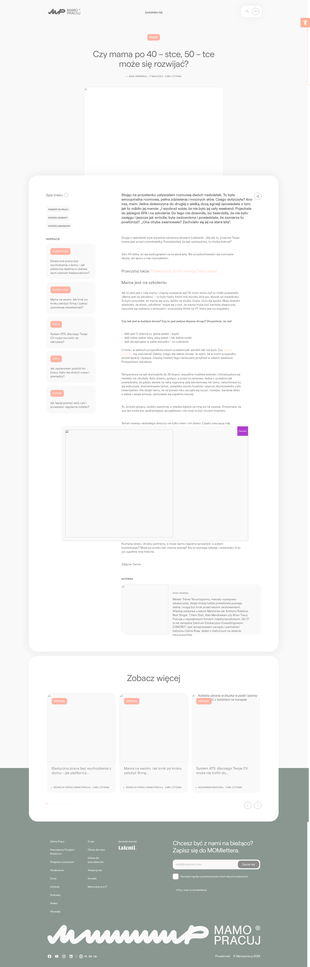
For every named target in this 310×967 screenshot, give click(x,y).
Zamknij (242, 431)
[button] (305, 22)
